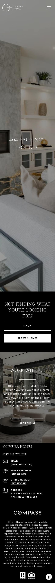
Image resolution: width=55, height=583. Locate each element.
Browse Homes (28, 338)
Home (27, 326)
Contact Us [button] (27, 422)
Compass (12, 528)
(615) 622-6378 (18, 473)
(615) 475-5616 (18, 483)
